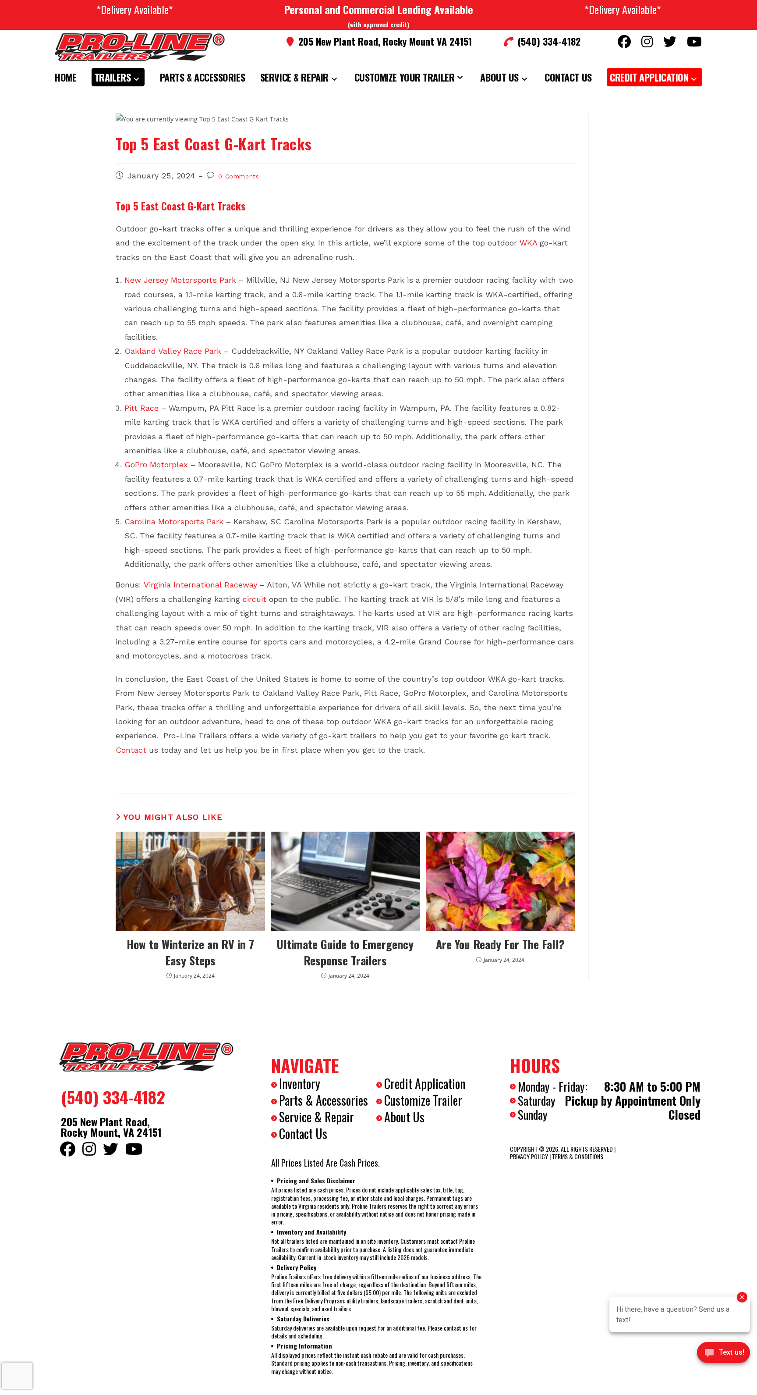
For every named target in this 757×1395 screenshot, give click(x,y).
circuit (254, 599)
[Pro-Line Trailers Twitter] (669, 41)
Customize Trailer (423, 1100)
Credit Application (424, 1084)
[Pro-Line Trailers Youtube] (694, 41)
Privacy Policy (529, 1156)
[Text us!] (723, 1355)
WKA (528, 242)
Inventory (299, 1084)
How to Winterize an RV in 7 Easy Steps (190, 952)
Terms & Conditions (577, 1156)
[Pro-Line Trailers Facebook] (624, 41)
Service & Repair (316, 1117)
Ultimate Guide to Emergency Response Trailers (345, 952)
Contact (131, 749)
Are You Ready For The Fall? (500, 944)
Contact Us (303, 1133)
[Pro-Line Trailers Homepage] (146, 1057)
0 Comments (238, 176)
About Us (404, 1117)
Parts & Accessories (323, 1100)
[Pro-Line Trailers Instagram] (647, 41)
